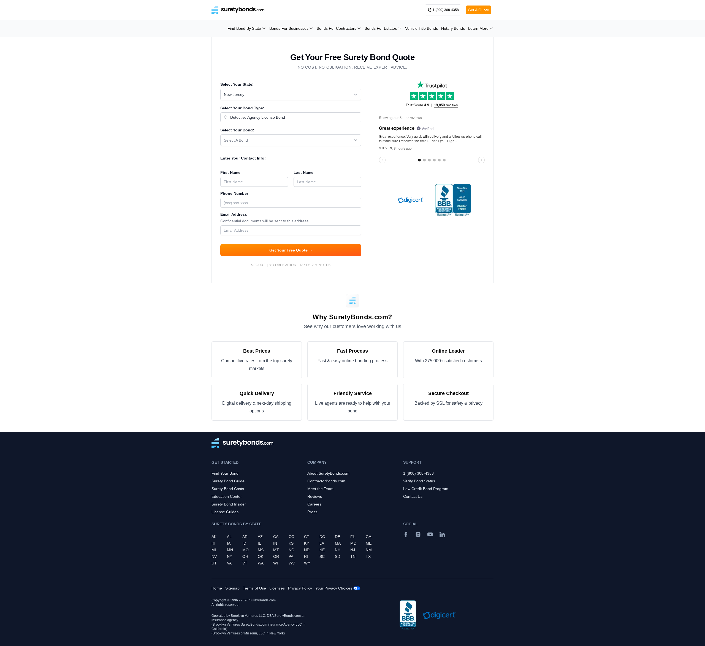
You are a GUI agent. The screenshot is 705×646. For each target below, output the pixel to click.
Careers (314, 504)
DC (322, 536)
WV (292, 563)
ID (244, 543)
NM (369, 550)
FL (352, 536)
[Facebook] (406, 534)
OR (276, 556)
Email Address (264, 217)
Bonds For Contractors (336, 28)
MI (214, 550)
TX (368, 556)
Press (312, 512)
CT (306, 536)
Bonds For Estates (381, 28)
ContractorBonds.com (326, 481)
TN (353, 556)
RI (306, 556)
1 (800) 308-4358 (418, 473)
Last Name (303, 172)
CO (291, 536)
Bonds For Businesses (288, 28)
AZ (260, 536)
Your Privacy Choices (333, 588)
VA (229, 563)
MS (261, 550)
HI (213, 543)
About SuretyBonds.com (328, 473)
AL (229, 536)
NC (291, 550)
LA (321, 543)
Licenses (277, 588)
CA (275, 536)
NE (322, 550)
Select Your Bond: (237, 130)
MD (353, 543)
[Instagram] (418, 534)
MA (338, 543)
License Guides (225, 512)
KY (306, 543)
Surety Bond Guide (228, 481)
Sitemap (232, 588)
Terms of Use (254, 588)
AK (214, 536)
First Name (230, 172)
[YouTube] (430, 534)
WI (275, 563)
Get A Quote (478, 10)
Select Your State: (237, 84)
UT (214, 563)
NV (214, 556)
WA (261, 563)
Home (217, 588)
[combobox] (290, 94)
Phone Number (234, 193)
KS (291, 543)
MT (276, 550)
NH (337, 550)
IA (229, 543)
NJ (352, 550)
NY (229, 556)
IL (259, 543)
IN (275, 543)
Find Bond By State (244, 28)
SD (337, 556)
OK (260, 556)
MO (245, 550)
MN (230, 550)
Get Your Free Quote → (291, 250)
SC (322, 556)
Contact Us (412, 496)
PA (291, 556)
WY (307, 563)
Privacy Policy (300, 588)
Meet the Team (320, 488)
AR (245, 536)
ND (307, 550)
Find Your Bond (225, 473)
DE (337, 536)
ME (369, 543)
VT (244, 563)
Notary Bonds (453, 28)
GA (368, 536)
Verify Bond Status (419, 481)
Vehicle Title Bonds (421, 28)
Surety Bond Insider (229, 504)
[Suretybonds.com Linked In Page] (442, 534)
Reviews (314, 496)
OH (245, 556)
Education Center (227, 496)
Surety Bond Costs (228, 488)
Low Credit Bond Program (425, 488)
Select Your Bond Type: (242, 108)
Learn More (478, 28)
